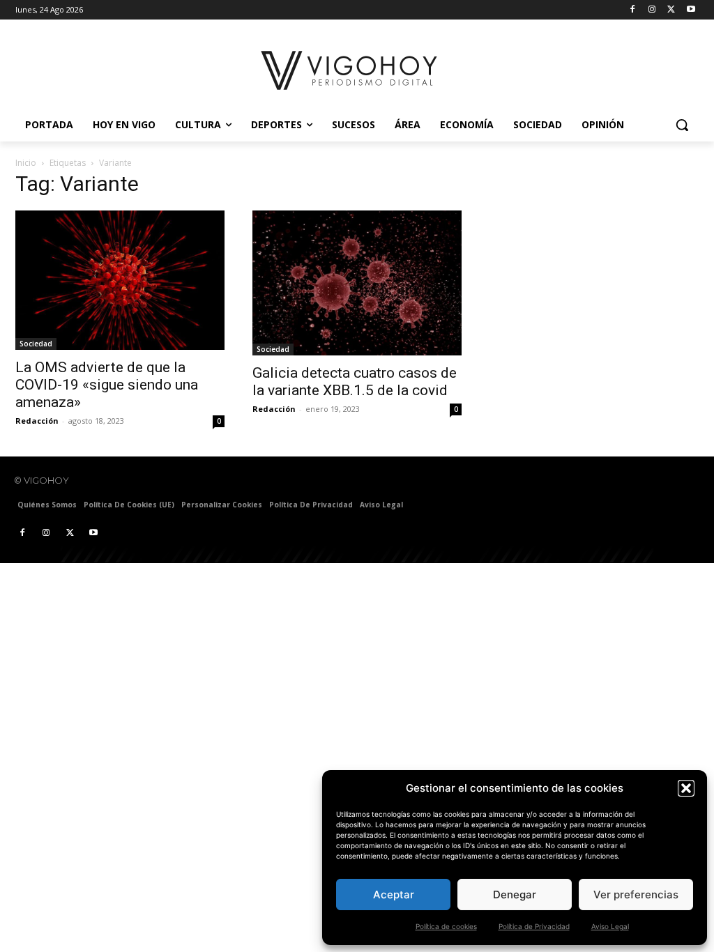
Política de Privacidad (534, 926)
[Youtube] (691, 10)
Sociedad (36, 343)
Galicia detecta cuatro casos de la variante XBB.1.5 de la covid (354, 381)
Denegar (514, 894)
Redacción (37, 420)
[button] (686, 788)
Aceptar (393, 894)
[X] (671, 10)
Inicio (25, 163)
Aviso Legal (610, 926)
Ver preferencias (635, 894)
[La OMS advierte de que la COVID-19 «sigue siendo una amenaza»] (120, 280)
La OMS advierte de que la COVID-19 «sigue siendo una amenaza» (106, 384)
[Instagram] (652, 10)
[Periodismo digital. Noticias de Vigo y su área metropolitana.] (350, 70)
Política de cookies (446, 926)
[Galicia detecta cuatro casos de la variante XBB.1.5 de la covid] (357, 282)
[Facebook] (633, 10)
